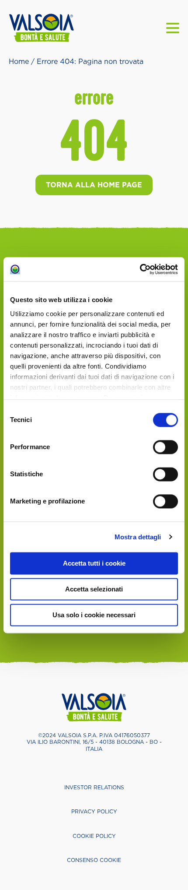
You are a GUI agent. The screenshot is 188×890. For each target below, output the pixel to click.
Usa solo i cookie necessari (94, 615)
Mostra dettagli (138, 537)
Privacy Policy (94, 811)
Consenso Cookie (94, 860)
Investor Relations (94, 787)
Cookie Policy (94, 836)
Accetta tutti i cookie (94, 563)
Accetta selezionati (94, 589)
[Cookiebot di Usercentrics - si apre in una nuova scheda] (139, 269)
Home (19, 61)
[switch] (165, 447)
